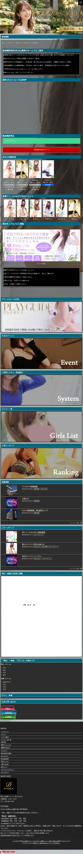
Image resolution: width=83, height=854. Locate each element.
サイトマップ (5, 772)
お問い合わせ (5, 764)
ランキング (4, 750)
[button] (41, 141)
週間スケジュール (6, 745)
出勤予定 (3, 742)
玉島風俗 (11, 270)
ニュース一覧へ (75, 523)
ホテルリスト (5, 756)
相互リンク (4, 767)
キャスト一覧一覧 (6, 739)
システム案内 (5, 737)
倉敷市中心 (6, 682)
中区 (4, 672)
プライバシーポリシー (7, 769)
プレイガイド (27, 69)
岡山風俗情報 (5, 758)
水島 (4, 684)
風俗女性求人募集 (6, 753)
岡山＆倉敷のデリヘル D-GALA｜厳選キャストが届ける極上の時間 (40, 841)
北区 (4, 668)
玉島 (4, 687)
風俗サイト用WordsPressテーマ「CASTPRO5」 (47, 843)
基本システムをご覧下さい (24, 72)
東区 (4, 675)
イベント (3, 734)
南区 (4, 670)
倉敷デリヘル (7, 273)
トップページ (5, 731)
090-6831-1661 (6, 25)
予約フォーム (5, 761)
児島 (4, 689)
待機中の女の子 (5, 747)
